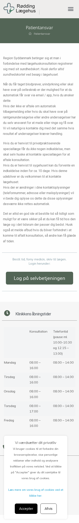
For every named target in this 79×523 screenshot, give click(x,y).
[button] (70, 9)
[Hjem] (30, 33)
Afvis (48, 508)
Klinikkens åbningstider (33, 313)
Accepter (26, 508)
